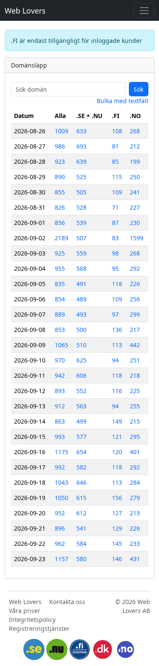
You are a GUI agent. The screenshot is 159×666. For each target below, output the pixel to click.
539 (81, 223)
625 (81, 360)
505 (81, 192)
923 (60, 161)
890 (60, 177)
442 (135, 345)
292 (135, 268)
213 (135, 513)
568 (81, 268)
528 (81, 207)
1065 (61, 345)
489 (81, 299)
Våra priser (24, 611)
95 (115, 268)
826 (60, 207)
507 (81, 238)
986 (60, 146)
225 (135, 391)
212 (135, 146)
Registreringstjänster (39, 628)
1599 (136, 238)
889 (60, 314)
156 (117, 498)
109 (117, 192)
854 (60, 299)
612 (81, 513)
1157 (61, 559)
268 (135, 131)
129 (117, 528)
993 (60, 437)
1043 (61, 482)
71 (115, 207)
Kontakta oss (67, 602)
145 (117, 544)
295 (135, 437)
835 (60, 284)
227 (135, 207)
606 (81, 375)
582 (81, 467)
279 (135, 498)
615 (81, 498)
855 (60, 192)
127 (117, 513)
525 (81, 177)
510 (81, 345)
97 (115, 314)
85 (115, 161)
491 (81, 284)
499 (81, 421)
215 (135, 421)
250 (135, 177)
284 (135, 482)
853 (60, 330)
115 (117, 177)
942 (60, 375)
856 (60, 223)
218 (135, 375)
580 (81, 559)
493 (81, 314)
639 (81, 161)
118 (117, 284)
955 (60, 268)
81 (115, 146)
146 (117, 559)
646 (81, 482)
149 (117, 421)
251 (135, 360)
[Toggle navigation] (144, 10)
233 (135, 544)
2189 (61, 238)
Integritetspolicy (32, 619)
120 (117, 452)
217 (135, 330)
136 (117, 330)
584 (81, 544)
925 (60, 253)
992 (60, 467)
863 (60, 421)
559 (81, 253)
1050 (61, 498)
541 (81, 528)
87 (115, 223)
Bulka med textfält (122, 101)
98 (115, 253)
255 (135, 406)
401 (135, 452)
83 (115, 238)
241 (135, 192)
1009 (61, 131)
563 (81, 406)
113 (117, 345)
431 (135, 559)
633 (81, 131)
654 (81, 452)
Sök (138, 89)
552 (81, 391)
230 (135, 223)
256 (135, 299)
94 (115, 360)
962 (60, 544)
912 (60, 406)
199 (135, 161)
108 (117, 131)
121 (117, 437)
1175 (61, 452)
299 (135, 314)
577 (81, 437)
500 (81, 330)
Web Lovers (25, 11)
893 (60, 391)
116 (117, 391)
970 (60, 360)
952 (60, 513)
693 (81, 146)
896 (60, 528)
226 (135, 284)
